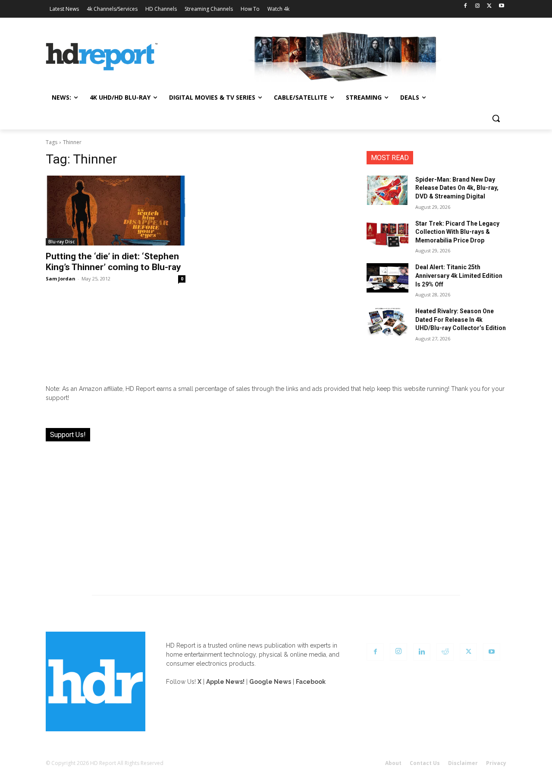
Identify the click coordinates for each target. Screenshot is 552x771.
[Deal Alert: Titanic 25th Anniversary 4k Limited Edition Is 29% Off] (387, 278)
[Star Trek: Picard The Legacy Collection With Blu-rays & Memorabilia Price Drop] (387, 234)
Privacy (496, 763)
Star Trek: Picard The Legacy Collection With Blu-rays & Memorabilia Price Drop (457, 232)
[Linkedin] (421, 652)
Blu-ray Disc (61, 242)
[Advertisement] (276, 513)
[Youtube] (501, 6)
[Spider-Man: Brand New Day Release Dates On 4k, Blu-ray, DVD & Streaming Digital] (387, 190)
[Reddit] (445, 652)
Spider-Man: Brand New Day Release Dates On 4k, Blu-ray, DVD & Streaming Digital (457, 188)
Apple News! (225, 681)
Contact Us (425, 763)
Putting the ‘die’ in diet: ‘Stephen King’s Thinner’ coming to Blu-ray (113, 261)
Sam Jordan (60, 278)
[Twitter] (489, 6)
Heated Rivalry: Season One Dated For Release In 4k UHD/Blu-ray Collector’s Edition (460, 319)
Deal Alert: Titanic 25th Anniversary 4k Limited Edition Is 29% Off (458, 275)
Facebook (311, 681)
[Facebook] (465, 6)
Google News (270, 681)
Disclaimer (463, 763)
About (393, 763)
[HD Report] (102, 57)
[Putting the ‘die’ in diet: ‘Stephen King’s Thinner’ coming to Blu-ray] (115, 210)
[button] (496, 118)
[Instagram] (478, 6)
